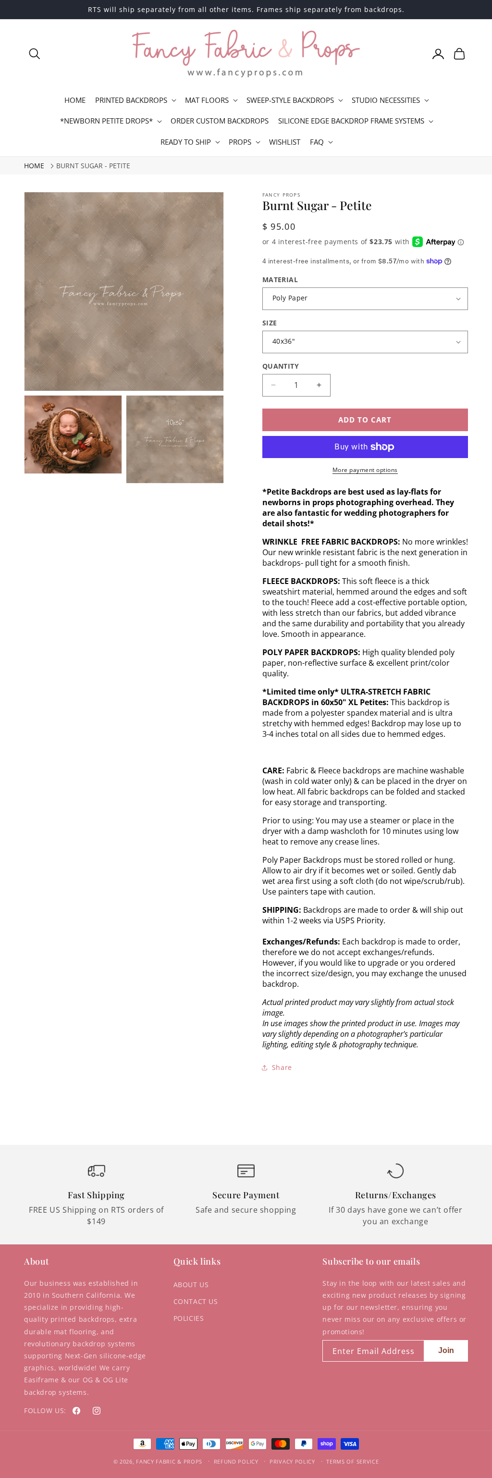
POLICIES (188, 1318)
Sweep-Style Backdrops (290, 100)
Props (240, 142)
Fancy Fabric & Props (169, 1461)
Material (280, 279)
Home (34, 165)
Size (269, 322)
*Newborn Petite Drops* (106, 120)
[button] (34, 53)
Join (446, 1350)
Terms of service (352, 1461)
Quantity (280, 366)
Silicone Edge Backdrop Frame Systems (351, 120)
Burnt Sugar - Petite (93, 165)
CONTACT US (195, 1301)
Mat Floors (207, 100)
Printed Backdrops (131, 100)
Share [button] (282, 1067)
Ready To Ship (185, 142)
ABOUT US (191, 1284)
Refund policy (236, 1461)
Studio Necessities (386, 100)
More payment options (365, 470)
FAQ (317, 142)
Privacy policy (292, 1461)
